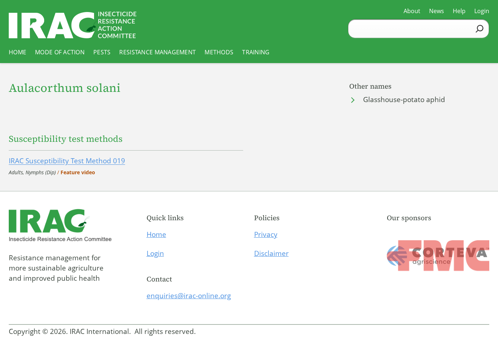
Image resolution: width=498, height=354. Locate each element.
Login (155, 253)
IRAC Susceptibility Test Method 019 (67, 161)
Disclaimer (271, 253)
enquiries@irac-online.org (189, 295)
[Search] (479, 28)
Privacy (265, 234)
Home (156, 234)
